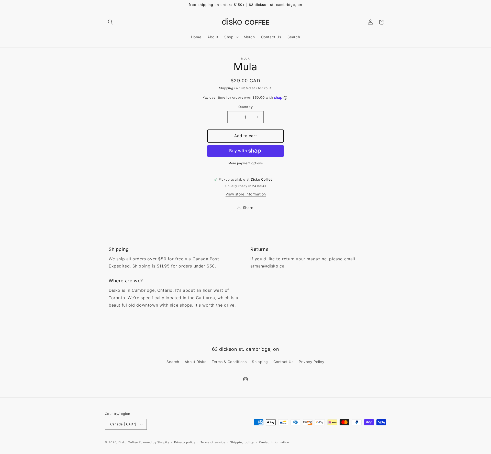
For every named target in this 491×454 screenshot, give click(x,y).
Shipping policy (242, 442)
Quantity (245, 107)
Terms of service (212, 442)
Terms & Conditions (229, 361)
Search (172, 361)
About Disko (196, 361)
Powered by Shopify (154, 442)
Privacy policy (184, 442)
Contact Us (283, 361)
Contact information (274, 442)
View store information (246, 194)
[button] (110, 22)
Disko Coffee (128, 442)
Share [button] (248, 207)
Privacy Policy (311, 361)
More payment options (245, 163)
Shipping (226, 88)
